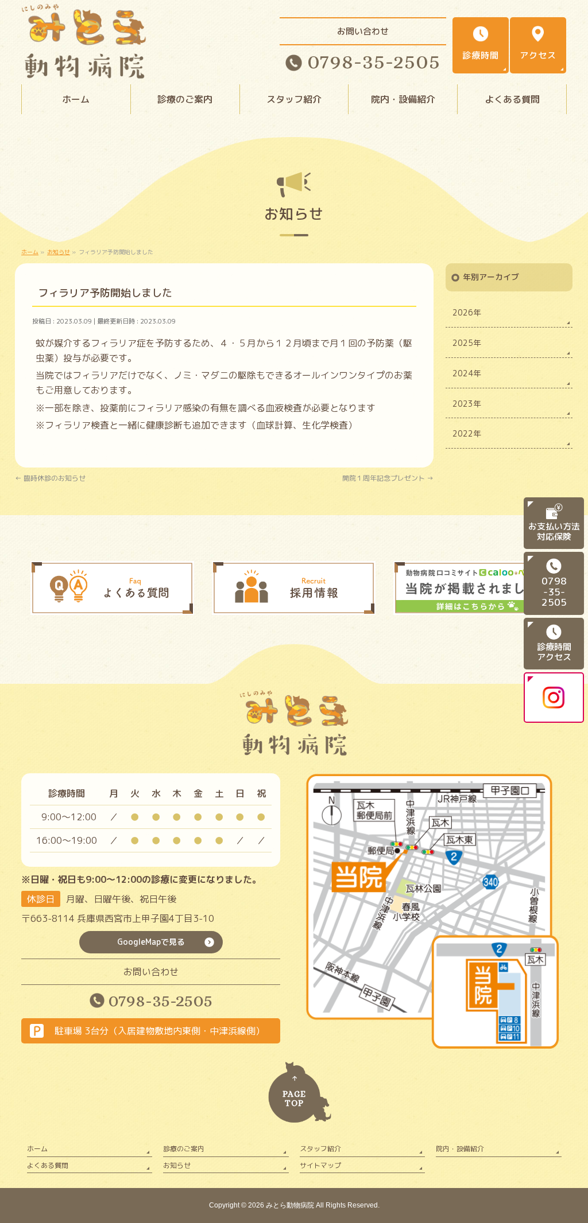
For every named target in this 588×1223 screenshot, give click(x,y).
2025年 (466, 342)
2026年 (466, 312)
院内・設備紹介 (460, 1149)
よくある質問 (47, 1165)
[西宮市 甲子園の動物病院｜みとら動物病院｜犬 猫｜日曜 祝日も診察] (83, 69)
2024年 (466, 373)
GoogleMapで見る (151, 941)
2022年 (466, 433)
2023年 (466, 403)
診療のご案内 (183, 1149)
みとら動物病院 (290, 1205)
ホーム (37, 1149)
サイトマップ (320, 1165)
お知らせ (177, 1165)
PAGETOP (294, 1099)
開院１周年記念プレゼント (388, 478)
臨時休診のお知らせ (50, 478)
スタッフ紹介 (320, 1149)
